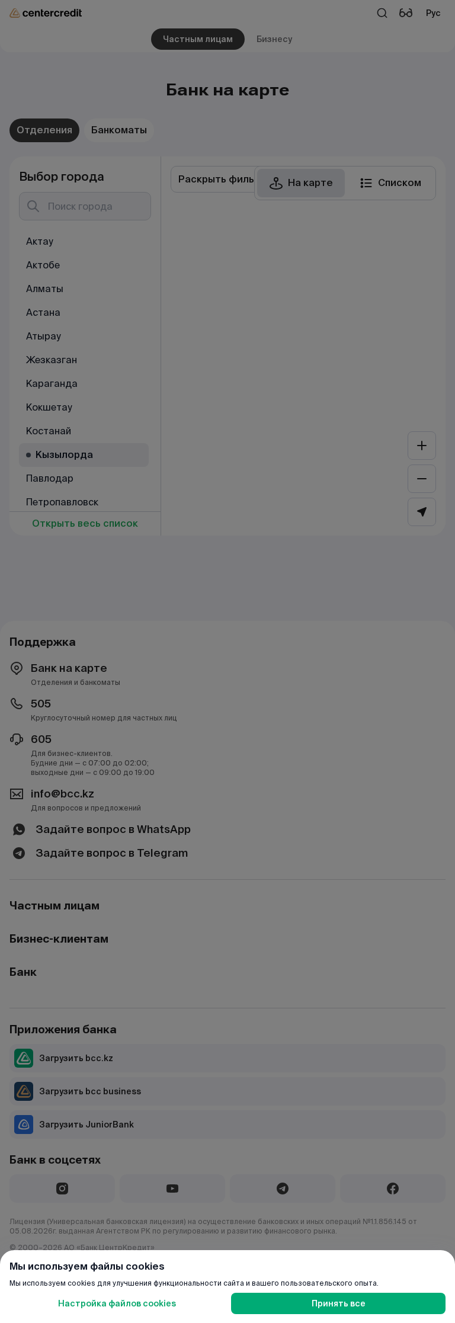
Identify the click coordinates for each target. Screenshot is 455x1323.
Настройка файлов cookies (117, 1303)
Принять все (339, 1303)
